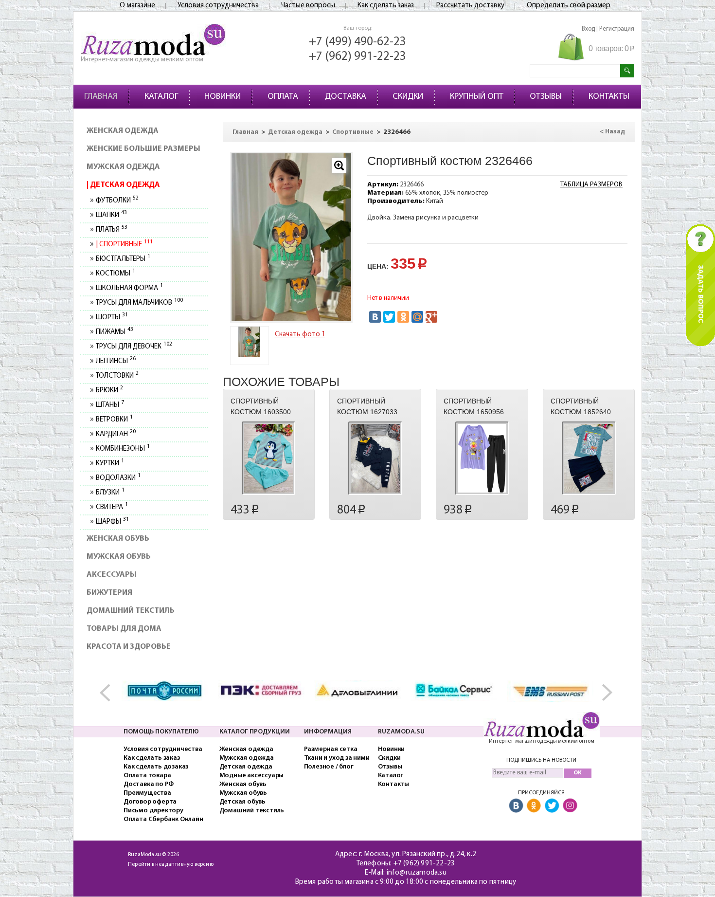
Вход (588, 29)
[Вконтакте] (516, 806)
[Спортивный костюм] (291, 237)
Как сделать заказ (386, 5)
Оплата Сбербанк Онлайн (163, 819)
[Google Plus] (431, 317)
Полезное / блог (329, 766)
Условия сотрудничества (218, 5)
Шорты (111, 317)
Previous (110, 693)
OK (577, 773)
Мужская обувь (119, 557)
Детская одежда (124, 185)
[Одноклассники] (403, 317)
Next (605, 693)
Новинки (391, 749)
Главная (245, 132)
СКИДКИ (408, 96)
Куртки (110, 463)
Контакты (393, 784)
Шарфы (112, 522)
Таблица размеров (591, 184)
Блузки (110, 492)
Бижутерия (109, 593)
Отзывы (390, 766)
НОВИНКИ (222, 96)
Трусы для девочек (134, 346)
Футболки (117, 200)
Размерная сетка (331, 749)
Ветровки (114, 419)
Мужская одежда (123, 167)
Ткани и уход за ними (337, 758)
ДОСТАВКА (345, 96)
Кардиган (115, 434)
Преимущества (147, 793)
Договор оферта (150, 801)
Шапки (111, 215)
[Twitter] (389, 317)
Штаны (110, 405)
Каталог (391, 775)
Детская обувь (242, 801)
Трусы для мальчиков (139, 303)
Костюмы (115, 273)
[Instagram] (570, 806)
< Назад (612, 131)
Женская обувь (118, 539)
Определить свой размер (568, 5)
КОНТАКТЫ (609, 96)
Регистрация (616, 29)
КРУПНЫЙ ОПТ (476, 96)
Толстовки (117, 376)
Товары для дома (124, 629)
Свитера (111, 507)
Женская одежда (123, 131)
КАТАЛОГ (161, 96)
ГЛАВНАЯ (101, 96)
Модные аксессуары (251, 775)
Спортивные (125, 244)
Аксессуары (112, 575)
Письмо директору (153, 810)
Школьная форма (129, 288)
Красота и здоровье (129, 647)
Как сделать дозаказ (156, 766)
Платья (111, 230)
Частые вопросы (308, 5)
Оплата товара (147, 775)
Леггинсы (115, 361)
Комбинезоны (122, 449)
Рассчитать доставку (470, 5)
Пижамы (114, 332)
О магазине (137, 5)
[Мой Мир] (417, 317)
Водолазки (118, 478)
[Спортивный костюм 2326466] (249, 342)
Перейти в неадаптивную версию (171, 864)
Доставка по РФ (149, 784)
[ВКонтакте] (375, 317)
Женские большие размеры (143, 149)
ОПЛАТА (283, 96)
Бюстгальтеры (123, 259)
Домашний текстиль (131, 611)
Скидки (389, 758)
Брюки (109, 390)
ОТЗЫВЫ (546, 96)
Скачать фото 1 (300, 334)
